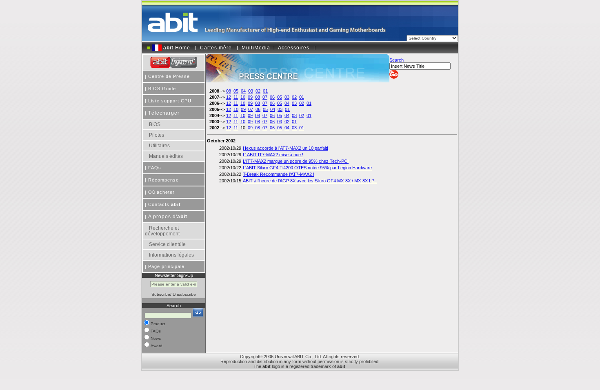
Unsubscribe (184, 294)
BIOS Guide (162, 88)
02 (258, 91)
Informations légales (171, 255)
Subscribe (160, 294)
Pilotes (156, 135)
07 (264, 97)
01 (265, 91)
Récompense (163, 179)
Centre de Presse (169, 76)
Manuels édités (166, 156)
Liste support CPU (169, 100)
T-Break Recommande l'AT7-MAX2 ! (278, 174)
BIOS (154, 124)
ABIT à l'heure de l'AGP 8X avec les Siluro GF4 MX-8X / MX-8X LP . (310, 180)
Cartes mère (216, 48)
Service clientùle (167, 244)
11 (235, 97)
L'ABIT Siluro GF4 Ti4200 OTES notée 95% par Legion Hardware (307, 167)
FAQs (154, 167)
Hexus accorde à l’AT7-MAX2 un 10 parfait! (285, 148)
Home (176, 48)
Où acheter (161, 192)
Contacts (164, 204)
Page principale (166, 266)
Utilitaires (159, 145)
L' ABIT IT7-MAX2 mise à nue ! (273, 154)
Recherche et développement (162, 231)
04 (243, 91)
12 (228, 97)
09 (250, 97)
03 (250, 91)
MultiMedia (256, 48)
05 (235, 91)
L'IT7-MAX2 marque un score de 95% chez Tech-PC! (296, 161)
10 (242, 97)
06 (272, 97)
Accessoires (293, 48)
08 (228, 91)
